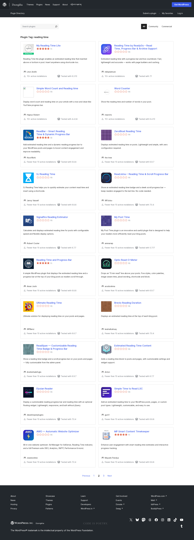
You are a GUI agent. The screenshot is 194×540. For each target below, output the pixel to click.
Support (84, 500)
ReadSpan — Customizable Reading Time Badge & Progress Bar (56, 347)
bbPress (155, 504)
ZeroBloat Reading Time (127, 131)
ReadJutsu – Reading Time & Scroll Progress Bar (141, 174)
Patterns (49, 508)
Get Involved (121, 496)
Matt (154, 500)
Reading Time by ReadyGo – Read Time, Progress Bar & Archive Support (135, 47)
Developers (86, 504)
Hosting (14, 504)
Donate (120, 504)
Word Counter (122, 88)
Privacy (14, 508)
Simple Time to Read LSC (128, 388)
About (13, 496)
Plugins (49, 504)
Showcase (50, 496)
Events (119, 500)
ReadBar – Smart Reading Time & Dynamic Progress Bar (53, 133)
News (13, 500)
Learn (83, 496)
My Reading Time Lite (48, 45)
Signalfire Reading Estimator (52, 217)
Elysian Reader (44, 388)
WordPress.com (159, 496)
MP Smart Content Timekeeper (131, 431)
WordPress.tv (88, 508)
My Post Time (122, 217)
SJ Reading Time (45, 174)
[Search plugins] (56, 26)
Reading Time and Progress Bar (54, 260)
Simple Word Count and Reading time (57, 88)
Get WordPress (181, 4)
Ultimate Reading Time (49, 302)
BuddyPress (157, 508)
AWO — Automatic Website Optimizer (57, 431)
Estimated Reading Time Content (132, 345)
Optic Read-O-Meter (125, 260)
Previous (86, 476)
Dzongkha (40, 523)
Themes (49, 500)
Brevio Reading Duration (127, 302)
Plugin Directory (18, 13)
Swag (119, 508)
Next (110, 476)
